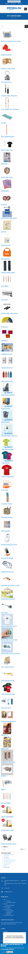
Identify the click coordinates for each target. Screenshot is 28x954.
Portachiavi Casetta (6, 82)
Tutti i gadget (6, 867)
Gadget (15, 17)
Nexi (15, 924)
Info (4, 899)
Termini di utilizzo (10, 911)
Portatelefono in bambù (7, 558)
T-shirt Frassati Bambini (7, 449)
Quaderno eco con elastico (8, 762)
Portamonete (4, 341)
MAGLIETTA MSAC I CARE (6, 150)
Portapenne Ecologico (7, 517)
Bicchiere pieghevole (6, 55)
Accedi (8, 3)
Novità (5, 865)
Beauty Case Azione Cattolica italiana (11, 41)
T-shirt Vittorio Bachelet (7, 477)
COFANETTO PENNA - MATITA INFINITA (9, 313)
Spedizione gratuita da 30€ (14, 1)
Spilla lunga (4, 613)
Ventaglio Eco (4, 327)
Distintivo (3, 776)
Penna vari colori (5, 531)
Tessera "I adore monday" (7, 817)
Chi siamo (8, 901)
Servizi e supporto (7, 906)
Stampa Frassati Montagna (8, 395)
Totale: (21, 849)
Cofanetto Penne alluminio (8, 272)
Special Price (6, 864)
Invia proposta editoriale (8, 915)
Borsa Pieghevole (5, 259)
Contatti (8, 908)
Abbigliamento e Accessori (9, 854)
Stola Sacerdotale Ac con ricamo (10, 109)
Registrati (14, 3)
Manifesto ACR (4, 749)
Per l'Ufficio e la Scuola (8, 861)
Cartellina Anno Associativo (8, 721)
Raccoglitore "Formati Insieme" (9, 218)
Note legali (8, 913)
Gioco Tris (3, 232)
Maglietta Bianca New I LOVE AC (9, 626)
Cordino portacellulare (7, 572)
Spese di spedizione (10, 905)
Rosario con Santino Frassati (8, 844)
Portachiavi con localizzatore (9, 545)
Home (12, 17)
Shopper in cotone (5, 245)
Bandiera (3, 789)
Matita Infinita (4, 286)
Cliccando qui (3, 947)
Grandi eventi (6, 856)
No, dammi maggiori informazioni (7, 949)
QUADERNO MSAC (5, 191)
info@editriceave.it (8, 891)
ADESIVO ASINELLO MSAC (7, 177)
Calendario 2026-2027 (6, 354)
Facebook (6, 931)
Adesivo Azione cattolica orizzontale (10, 653)
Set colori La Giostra (6, 504)
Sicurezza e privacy (7, 909)
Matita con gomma (6, 803)
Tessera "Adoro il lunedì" (7, 830)
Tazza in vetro (4, 490)
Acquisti (5, 904)
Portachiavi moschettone (7, 681)
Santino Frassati (5, 422)
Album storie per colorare (8, 599)
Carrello (21, 3)
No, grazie (9, 952)
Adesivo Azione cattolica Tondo (9, 640)
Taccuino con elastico (7, 368)
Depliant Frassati (5, 409)
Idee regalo (6, 857)
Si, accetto (3, 952)
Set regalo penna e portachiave (9, 96)
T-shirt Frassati (5, 463)
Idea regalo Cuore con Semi (8, 68)
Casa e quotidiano (7, 863)
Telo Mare (3, 123)
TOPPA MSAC (4, 204)
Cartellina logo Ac (6, 708)
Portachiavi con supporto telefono (10, 585)
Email (7, 940)
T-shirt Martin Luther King (8, 694)
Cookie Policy (9, 912)
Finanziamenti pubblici (10, 902)
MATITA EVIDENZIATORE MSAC (7, 136)
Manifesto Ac (4, 735)
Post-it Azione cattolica (7, 667)
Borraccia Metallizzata (7, 381)
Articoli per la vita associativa (10, 860)
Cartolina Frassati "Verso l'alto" (9, 436)
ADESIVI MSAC (4, 164)
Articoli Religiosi (7, 858)
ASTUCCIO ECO (4, 300)
